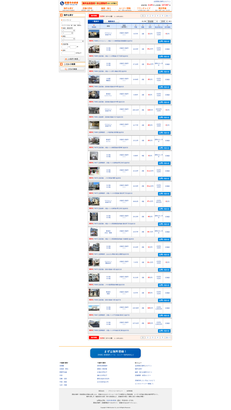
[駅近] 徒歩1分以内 (103, 378)
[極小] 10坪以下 (102, 375)
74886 (96, 41)
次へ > (168, 16)
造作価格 (167, 27)
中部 (61, 375)
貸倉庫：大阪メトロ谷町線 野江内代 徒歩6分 (113, 208)
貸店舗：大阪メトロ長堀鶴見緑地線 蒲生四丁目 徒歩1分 (117, 223)
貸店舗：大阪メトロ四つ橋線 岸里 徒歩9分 (113, 71)
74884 (96, 71)
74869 (96, 285)
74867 (96, 315)
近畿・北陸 (63, 378)
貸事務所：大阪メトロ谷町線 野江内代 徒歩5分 (114, 163)
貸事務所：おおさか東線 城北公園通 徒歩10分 (114, 254)
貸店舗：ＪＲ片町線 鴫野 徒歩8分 (110, 178)
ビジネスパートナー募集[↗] (144, 384)
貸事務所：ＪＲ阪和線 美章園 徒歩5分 (111, 132)
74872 (96, 239)
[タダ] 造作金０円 (102, 382)
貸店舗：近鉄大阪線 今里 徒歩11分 (110, 269)
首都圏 (62, 366)
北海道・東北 (64, 369)
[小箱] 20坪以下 (102, 372)
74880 (96, 132)
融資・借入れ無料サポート (143, 372)
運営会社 (101, 391)
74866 (96, 330)
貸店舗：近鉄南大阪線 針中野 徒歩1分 (111, 86)
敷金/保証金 (159, 27)
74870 (96, 269)
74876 (96, 178)
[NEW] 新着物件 (102, 366)
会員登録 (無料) (159, 1)
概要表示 (111, 21)
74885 (96, 56)
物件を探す (138, 369)
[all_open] (72, 69)
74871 (96, 254)
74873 (96, 223)
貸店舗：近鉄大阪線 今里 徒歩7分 (110, 300)
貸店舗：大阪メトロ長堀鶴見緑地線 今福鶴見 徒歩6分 (116, 239)
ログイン (168, 1)
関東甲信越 (63, 372)
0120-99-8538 (111, 400)
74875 (96, 193)
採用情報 (129, 391)
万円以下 (78, 53)
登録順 (94, 27)
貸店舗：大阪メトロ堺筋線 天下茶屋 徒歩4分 (113, 56)
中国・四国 (63, 382)
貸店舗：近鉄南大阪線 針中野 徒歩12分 (112, 102)
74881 (96, 117)
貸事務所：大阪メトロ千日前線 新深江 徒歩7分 (114, 315)
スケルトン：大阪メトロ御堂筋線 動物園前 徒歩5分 (115, 41)
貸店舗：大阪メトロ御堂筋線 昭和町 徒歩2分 (113, 147)
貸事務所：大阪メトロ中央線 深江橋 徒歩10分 (114, 330)
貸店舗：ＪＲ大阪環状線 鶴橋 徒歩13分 (112, 285)
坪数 (135, 27)
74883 (96, 86)
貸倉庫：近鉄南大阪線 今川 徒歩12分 (111, 117)
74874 (96, 208)
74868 (96, 300)
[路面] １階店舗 (102, 369)
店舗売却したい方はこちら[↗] (144, 380)
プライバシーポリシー (115, 391)
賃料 (150, 27)
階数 (142, 27)
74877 (96, 163)
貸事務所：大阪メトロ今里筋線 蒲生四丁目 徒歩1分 (115, 193)
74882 (96, 102)
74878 (96, 147)
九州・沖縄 (63, 385)
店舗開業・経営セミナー (143, 375)
